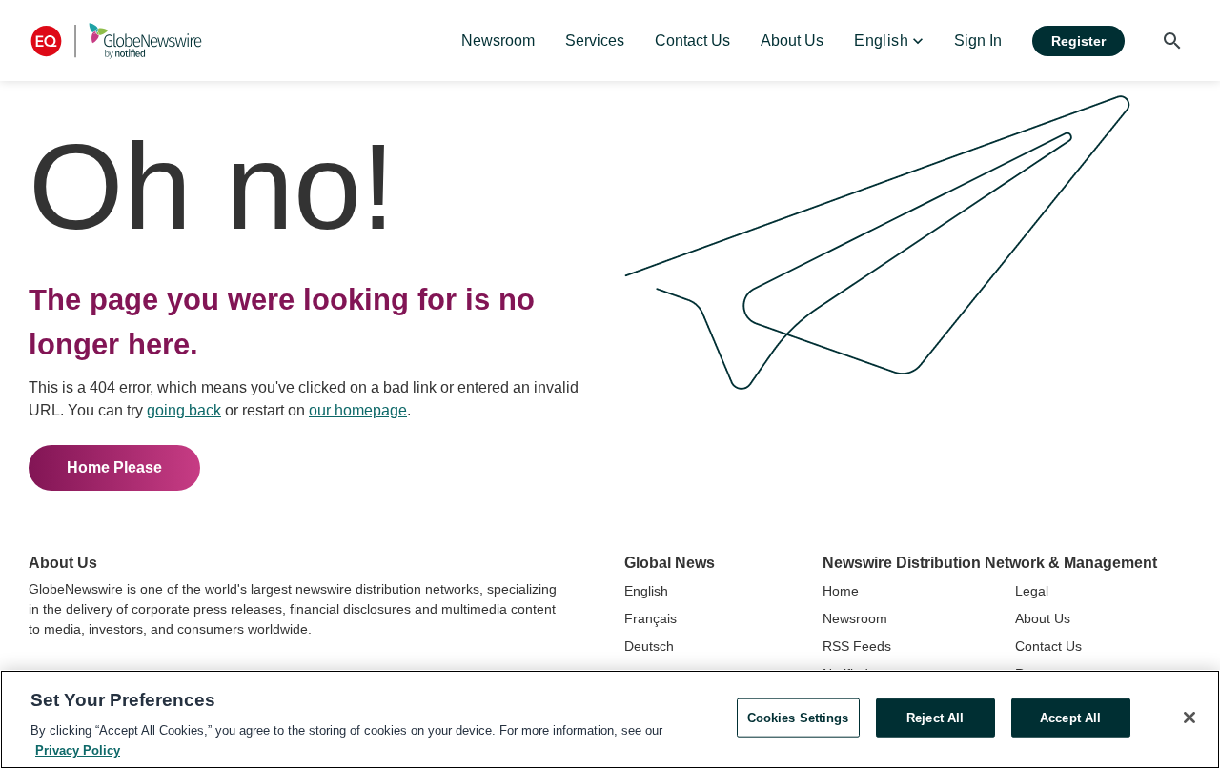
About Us (1042, 618)
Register (1078, 41)
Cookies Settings (798, 718)
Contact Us (1048, 646)
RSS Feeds (857, 646)
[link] (498, 41)
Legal (1031, 590)
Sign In (978, 40)
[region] (610, 719)
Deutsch (649, 646)
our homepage (358, 410)
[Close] (1189, 718)
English (646, 590)
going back (184, 410)
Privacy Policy (77, 749)
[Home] (116, 40)
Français (650, 618)
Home (841, 590)
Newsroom (855, 618)
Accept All (1070, 718)
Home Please (114, 467)
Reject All (935, 718)
